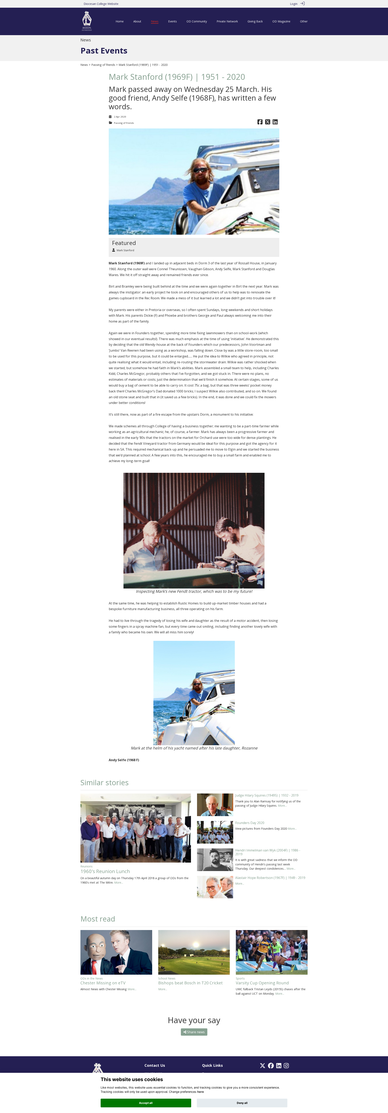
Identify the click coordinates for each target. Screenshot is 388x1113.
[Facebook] (271, 1067)
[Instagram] (286, 1067)
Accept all (146, 1103)
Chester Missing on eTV (102, 983)
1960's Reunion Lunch (105, 871)
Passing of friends (103, 65)
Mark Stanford (125, 250)
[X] (263, 1067)
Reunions (86, 866)
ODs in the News (91, 978)
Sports (240, 978)
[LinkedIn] (278, 1067)
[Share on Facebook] (260, 123)
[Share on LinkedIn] (275, 123)
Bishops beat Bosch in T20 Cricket (190, 983)
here (200, 1091)
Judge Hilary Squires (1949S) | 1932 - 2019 (266, 795)
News (84, 65)
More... (118, 882)
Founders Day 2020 (249, 823)
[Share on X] (267, 123)
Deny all (242, 1103)
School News (166, 978)
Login (293, 4)
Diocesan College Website (101, 4)
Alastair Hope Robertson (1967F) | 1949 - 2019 (270, 877)
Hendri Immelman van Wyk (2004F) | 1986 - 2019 (267, 852)
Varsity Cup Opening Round (262, 983)
